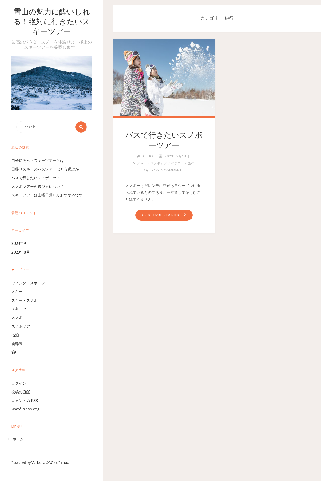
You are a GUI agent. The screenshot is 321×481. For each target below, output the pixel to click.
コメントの (24, 400)
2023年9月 (20, 243)
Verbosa (38, 463)
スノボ (17, 317)
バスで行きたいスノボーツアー (37, 177)
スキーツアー (22, 308)
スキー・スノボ (24, 300)
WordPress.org (25, 409)
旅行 (15, 352)
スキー (17, 291)
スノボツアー (22, 326)
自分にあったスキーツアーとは (37, 160)
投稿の (20, 392)
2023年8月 (20, 252)
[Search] (81, 127)
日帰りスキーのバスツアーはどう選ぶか (45, 169)
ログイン (18, 383)
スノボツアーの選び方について (37, 186)
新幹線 (17, 343)
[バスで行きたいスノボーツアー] (164, 77)
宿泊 (15, 335)
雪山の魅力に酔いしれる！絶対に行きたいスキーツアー (51, 22)
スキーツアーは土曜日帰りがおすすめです (47, 195)
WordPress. (59, 463)
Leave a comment (166, 170)
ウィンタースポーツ (28, 283)
